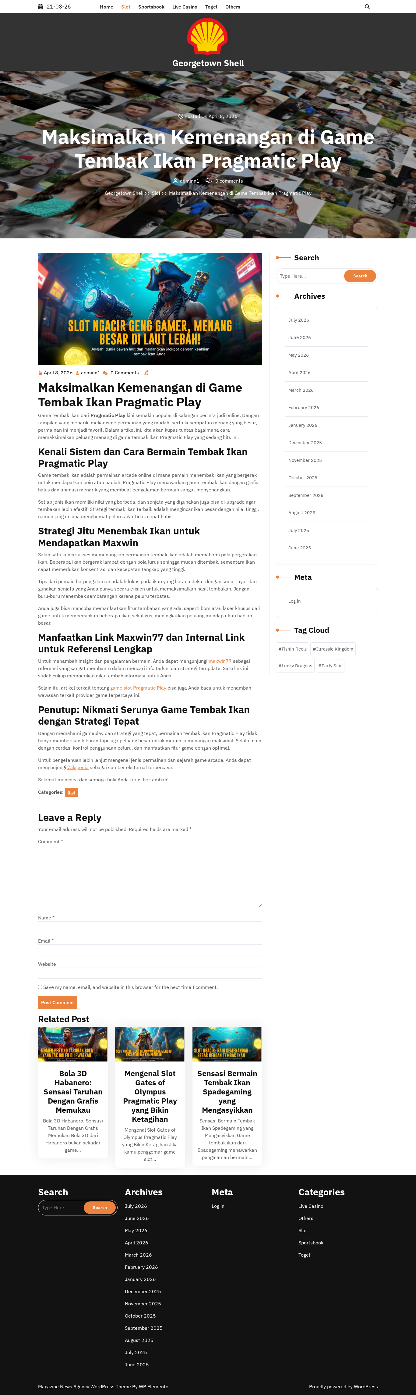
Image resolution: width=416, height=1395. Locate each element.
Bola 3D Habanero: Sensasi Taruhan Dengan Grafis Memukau (73, 1091)
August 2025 (301, 513)
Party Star (332, 666)
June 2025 (299, 548)
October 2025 (302, 477)
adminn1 (91, 372)
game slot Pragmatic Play (138, 688)
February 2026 (303, 407)
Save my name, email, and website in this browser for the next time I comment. (130, 987)
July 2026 (298, 320)
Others (232, 7)
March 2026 (301, 390)
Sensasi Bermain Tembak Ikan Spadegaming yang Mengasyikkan (227, 1091)
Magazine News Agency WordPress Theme (85, 1386)
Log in (294, 601)
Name (46, 918)
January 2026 (302, 425)
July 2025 (298, 530)
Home (106, 7)
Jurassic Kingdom (334, 649)
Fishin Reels (294, 649)
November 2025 (305, 460)
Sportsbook (151, 7)
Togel (211, 7)
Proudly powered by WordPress (343, 1386)
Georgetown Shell (208, 63)
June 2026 (299, 337)
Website (47, 964)
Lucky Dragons (297, 666)
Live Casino (184, 7)
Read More (70, 1044)
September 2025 (305, 495)
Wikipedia (78, 767)
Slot (125, 7)
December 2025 (305, 442)
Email (46, 941)
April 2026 (299, 372)
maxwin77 (220, 661)
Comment (50, 841)
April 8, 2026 (58, 373)
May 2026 (298, 355)
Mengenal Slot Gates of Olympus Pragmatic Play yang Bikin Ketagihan (150, 1096)
